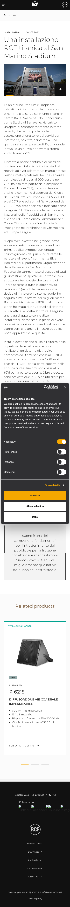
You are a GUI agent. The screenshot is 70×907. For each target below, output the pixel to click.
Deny (35, 516)
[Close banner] (65, 387)
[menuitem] (35, 899)
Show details (52, 485)
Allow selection (35, 506)
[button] (10, 95)
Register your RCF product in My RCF (35, 794)
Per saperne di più (21, 746)
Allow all (35, 495)
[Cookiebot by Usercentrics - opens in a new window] (44, 387)
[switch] (61, 451)
